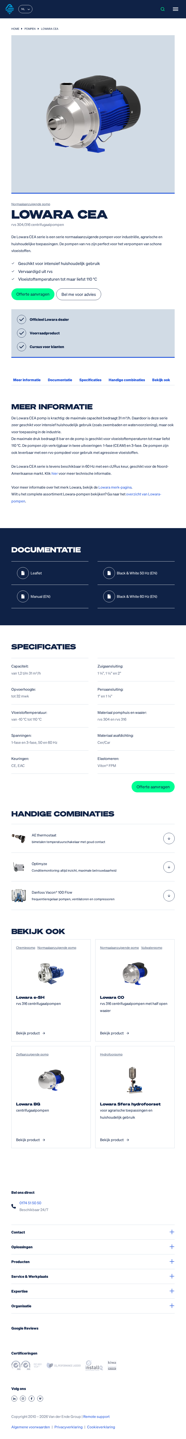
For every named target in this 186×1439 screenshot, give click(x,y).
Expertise (19, 1291)
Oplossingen (22, 1246)
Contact (18, 1232)
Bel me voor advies (78, 294)
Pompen (30, 28)
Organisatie (21, 1305)
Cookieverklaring (101, 1426)
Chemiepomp (25, 947)
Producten (20, 1261)
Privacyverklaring (68, 1426)
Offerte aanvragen (32, 294)
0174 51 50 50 (30, 1202)
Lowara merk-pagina (115, 487)
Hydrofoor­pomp (111, 1054)
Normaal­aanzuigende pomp (30, 204)
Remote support (96, 1416)
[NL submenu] (28, 9)
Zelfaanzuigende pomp (32, 1054)
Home (15, 28)
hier (54, 473)
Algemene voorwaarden (30, 1426)
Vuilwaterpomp (151, 947)
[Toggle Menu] (175, 9)
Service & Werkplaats (29, 1276)
